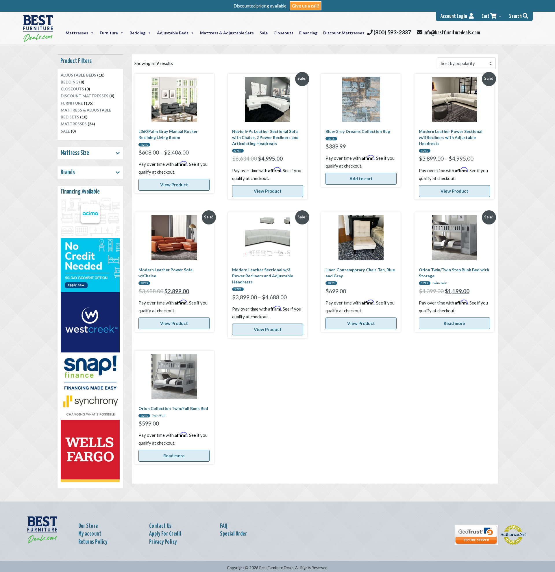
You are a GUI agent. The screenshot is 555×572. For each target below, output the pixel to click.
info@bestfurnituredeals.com (451, 33)
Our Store (88, 526)
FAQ (223, 526)
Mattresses (77, 32)
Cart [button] (486, 16)
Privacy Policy (163, 542)
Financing (308, 32)
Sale (264, 32)
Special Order (233, 534)
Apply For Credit (165, 534)
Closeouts (283, 32)
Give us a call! (305, 5)
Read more (454, 323)
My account (89, 534)
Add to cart (361, 178)
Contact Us (160, 526)
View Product (174, 184)
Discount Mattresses (343, 32)
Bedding (137, 32)
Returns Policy (93, 542)
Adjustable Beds (172, 32)
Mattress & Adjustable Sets (227, 32)
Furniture (109, 32)
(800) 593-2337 (391, 32)
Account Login (455, 16)
